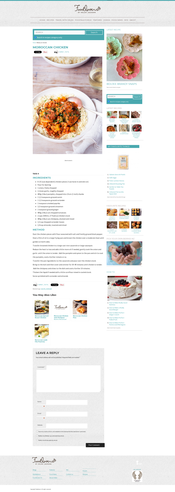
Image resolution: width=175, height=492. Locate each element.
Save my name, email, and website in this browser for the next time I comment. (62, 431)
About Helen (53, 478)
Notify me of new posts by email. (48, 440)
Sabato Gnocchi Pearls (117, 174)
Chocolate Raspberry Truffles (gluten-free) (136, 135)
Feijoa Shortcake (124, 133)
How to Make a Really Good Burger (116, 309)
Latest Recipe (114, 30)
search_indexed (46, 289)
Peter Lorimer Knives (116, 181)
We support (137, 469)
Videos (106, 20)
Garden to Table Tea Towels (116, 188)
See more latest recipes (113, 87)
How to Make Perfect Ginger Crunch (116, 314)
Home (42, 20)
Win (67, 470)
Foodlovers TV (37, 478)
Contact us (69, 474)
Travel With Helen (64, 20)
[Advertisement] (76, 165)
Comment (41, 367)
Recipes (50, 20)
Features (97, 20)
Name (41, 402)
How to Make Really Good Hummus (118, 304)
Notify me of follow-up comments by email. (51, 436)
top (139, 462)
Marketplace (36, 474)
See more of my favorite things (116, 197)
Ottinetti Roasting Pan (117, 184)
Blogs (34, 470)
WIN (126, 20)
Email (41, 414)
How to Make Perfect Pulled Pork (116, 319)
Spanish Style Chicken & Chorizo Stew (112, 135)
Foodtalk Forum (83, 20)
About (133, 20)
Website (40, 425)
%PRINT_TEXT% (64, 52)
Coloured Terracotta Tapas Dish (116, 193)
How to (111, 272)
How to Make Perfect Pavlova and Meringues (117, 324)
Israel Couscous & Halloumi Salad (124, 121)
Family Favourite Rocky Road (136, 120)
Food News (117, 20)
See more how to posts (113, 328)
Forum (85, 471)
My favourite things (119, 146)
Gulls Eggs (113, 178)
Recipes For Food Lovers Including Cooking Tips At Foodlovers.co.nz (87, 9)
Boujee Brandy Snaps (122, 84)
